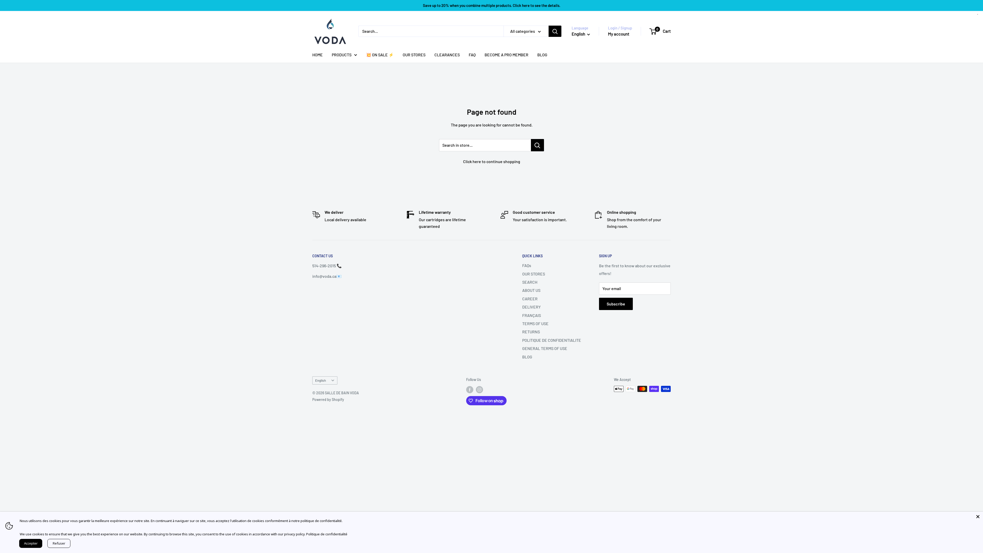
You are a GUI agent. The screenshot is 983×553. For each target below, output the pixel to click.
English (320, 380)
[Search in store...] (537, 145)
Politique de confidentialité (326, 534)
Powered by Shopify (328, 399)
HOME (317, 54)
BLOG (542, 54)
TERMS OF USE (535, 323)
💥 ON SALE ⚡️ (380, 54)
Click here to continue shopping (491, 161)
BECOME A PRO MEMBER (506, 54)
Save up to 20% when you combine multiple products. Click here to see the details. (491, 5)
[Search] (555, 31)
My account (618, 33)
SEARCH (529, 282)
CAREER (530, 298)
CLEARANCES (447, 54)
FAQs (526, 265)
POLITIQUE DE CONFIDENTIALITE (551, 340)
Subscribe (616, 303)
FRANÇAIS (531, 315)
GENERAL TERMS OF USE (544, 348)
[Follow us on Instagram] (479, 389)
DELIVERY (531, 306)
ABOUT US (531, 290)
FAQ (472, 54)
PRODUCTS (341, 54)
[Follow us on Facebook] (469, 389)
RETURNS (531, 331)
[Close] (977, 516)
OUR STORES (414, 54)
